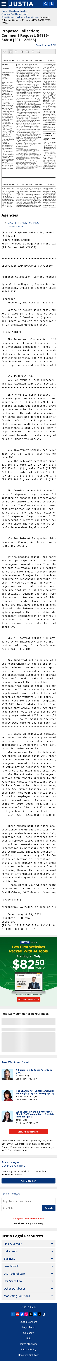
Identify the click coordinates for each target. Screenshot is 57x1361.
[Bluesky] (35, 1314)
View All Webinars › (28, 1131)
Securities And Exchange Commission (20, 17)
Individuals (11, 1251)
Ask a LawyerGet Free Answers (13, 1164)
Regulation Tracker (18, 11)
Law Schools (11, 1266)
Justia (4, 11)
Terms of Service (29, 1344)
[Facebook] (22, 1314)
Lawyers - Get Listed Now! (28, 1218)
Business (9, 1258)
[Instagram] (26, 1314)
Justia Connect (29, 1322)
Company (28, 1333)
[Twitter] (39, 1314)
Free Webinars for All (15, 1062)
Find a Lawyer (11, 1194)
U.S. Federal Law (14, 1273)
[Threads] (31, 1314)
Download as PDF (45, 45)
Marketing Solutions (17, 1296)
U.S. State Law (13, 1281)
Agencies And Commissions (15, 14)
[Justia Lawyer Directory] (44, 1314)
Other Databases (15, 1288)
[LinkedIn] (13, 1314)
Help (28, 1338)
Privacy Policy (28, 1349)
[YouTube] (17, 1314)
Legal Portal (28, 1327)
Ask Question (28, 1180)
